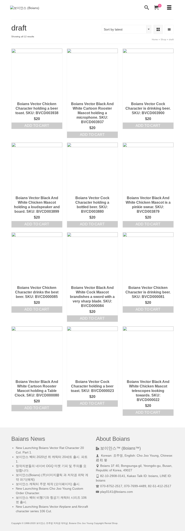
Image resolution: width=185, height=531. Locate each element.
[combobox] (126, 29)
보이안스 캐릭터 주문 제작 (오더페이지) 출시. (48, 484)
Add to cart (36, 125)
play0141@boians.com (116, 491)
